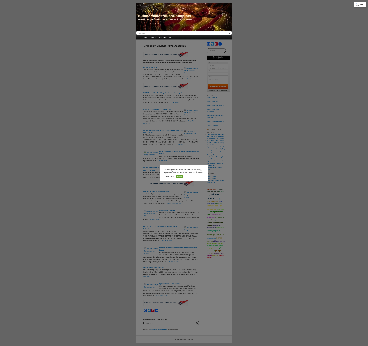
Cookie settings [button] (169, 176)
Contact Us (153, 37)
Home (145, 37)
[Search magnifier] (229, 33)
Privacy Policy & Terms (165, 37)
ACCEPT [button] (179, 176)
